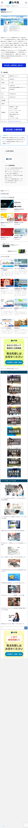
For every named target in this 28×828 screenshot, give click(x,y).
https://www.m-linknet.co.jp (15, 121)
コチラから (8, 143)
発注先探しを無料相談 (14, 129)
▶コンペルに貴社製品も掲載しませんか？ (10, 368)
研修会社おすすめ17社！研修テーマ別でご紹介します (12, 623)
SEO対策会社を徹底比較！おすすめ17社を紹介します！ (13, 582)
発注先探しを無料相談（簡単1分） (14, 65)
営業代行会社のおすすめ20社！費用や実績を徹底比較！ (13, 530)
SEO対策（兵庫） (5, 193)
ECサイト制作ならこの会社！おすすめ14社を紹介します (13, 556)
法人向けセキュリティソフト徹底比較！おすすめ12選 (12, 595)
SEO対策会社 (3, 9)
